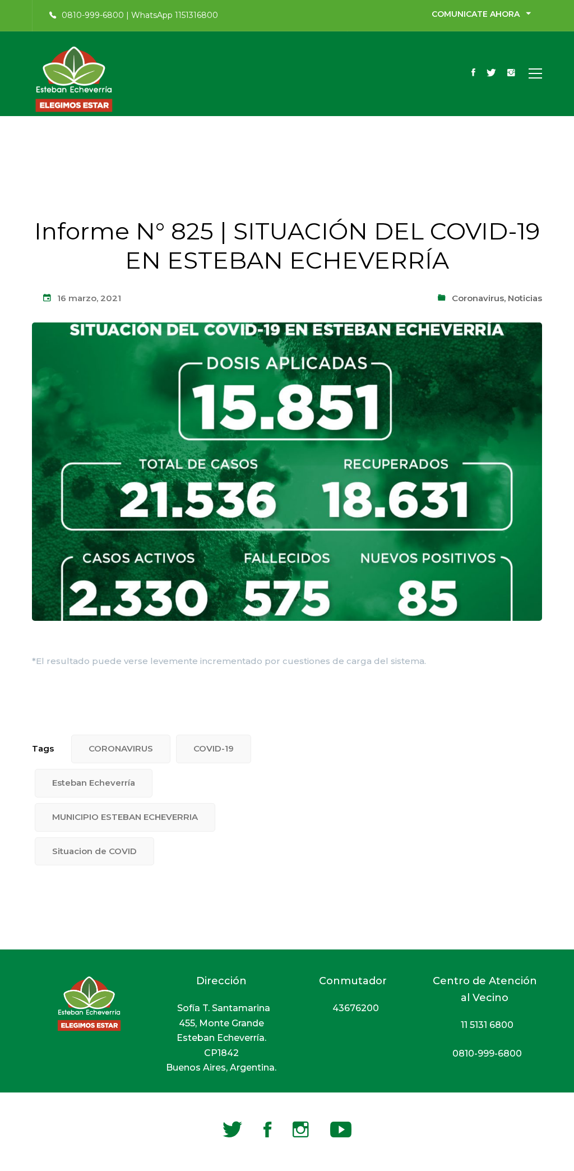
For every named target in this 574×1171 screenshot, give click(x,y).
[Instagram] (511, 73)
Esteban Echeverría (93, 782)
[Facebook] (473, 73)
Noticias (525, 298)
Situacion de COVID (94, 851)
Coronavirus (478, 298)
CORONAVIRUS (121, 748)
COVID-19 (213, 748)
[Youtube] (340, 1129)
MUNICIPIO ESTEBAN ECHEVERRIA (125, 817)
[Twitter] (491, 73)
